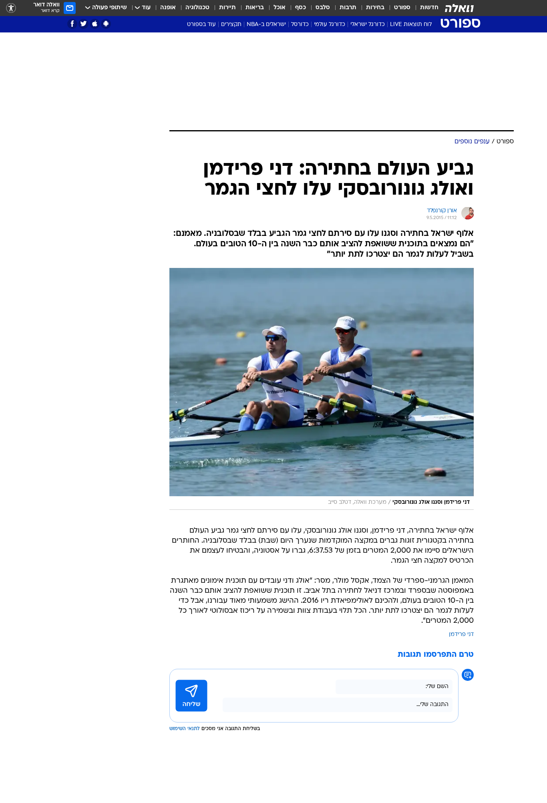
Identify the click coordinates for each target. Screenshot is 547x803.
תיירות (227, 8)
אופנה (168, 8)
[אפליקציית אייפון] (95, 24)
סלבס (323, 8)
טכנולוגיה (197, 8)
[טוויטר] (83, 24)
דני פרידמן (461, 634)
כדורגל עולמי (329, 24)
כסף (300, 8)
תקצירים (231, 24)
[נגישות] (11, 8)
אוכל (280, 8)
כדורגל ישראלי (367, 24)
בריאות (254, 8)
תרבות (348, 8)
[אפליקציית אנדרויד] (106, 24)
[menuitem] (424, 8)
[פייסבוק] (72, 24)
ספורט (402, 8)
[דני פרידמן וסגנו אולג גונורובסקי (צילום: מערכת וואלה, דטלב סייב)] (321, 389)
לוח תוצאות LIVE (411, 24)
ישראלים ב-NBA (266, 24)
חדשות (429, 8)
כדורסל (300, 24)
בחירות (375, 8)
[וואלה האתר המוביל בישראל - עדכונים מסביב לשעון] (459, 8)
